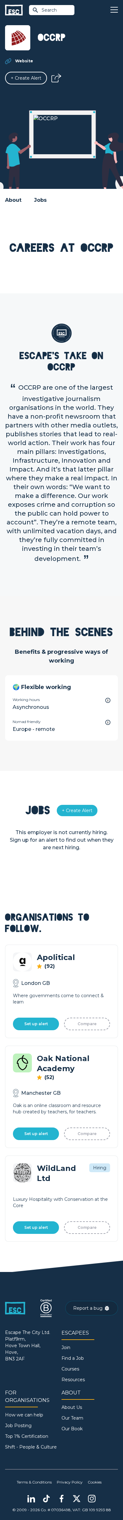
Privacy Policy (70, 1482)
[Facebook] (61, 1498)
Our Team (72, 1418)
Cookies (95, 1482)
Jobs (40, 200)
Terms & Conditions (34, 1482)
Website (24, 61)
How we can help (24, 1415)
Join (66, 1347)
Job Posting (18, 1425)
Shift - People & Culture (31, 1447)
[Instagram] (92, 1498)
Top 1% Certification (26, 1436)
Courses (70, 1369)
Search (49, 10)
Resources (73, 1379)
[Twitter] (76, 1498)
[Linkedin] (31, 1498)
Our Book (72, 1429)
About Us (72, 1407)
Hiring (99, 1168)
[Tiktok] (46, 1498)
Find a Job (73, 1358)
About (13, 200)
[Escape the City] (14, 10)
